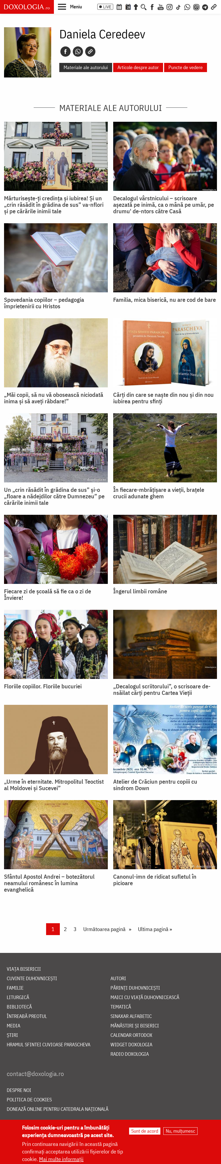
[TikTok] (178, 6)
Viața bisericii (24, 969)
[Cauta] (143, 6)
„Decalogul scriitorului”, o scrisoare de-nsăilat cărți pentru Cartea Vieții (161, 689)
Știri (12, 1035)
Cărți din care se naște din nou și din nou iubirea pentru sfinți (163, 397)
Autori (118, 979)
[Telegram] (205, 6)
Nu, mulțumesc (180, 1131)
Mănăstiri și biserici (134, 1026)
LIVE (107, 6)
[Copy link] (90, 51)
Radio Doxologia (129, 1054)
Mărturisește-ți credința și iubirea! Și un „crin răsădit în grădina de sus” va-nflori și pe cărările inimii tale (53, 204)
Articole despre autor (138, 67)
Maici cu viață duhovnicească (144, 997)
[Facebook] (152, 6)
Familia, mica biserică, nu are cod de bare (164, 299)
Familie (15, 988)
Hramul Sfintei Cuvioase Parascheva (48, 1045)
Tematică (120, 1007)
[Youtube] (160, 6)
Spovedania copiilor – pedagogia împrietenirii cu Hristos (44, 302)
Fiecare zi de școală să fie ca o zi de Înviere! (47, 594)
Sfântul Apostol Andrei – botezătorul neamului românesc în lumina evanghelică (49, 883)
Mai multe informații (61, 1159)
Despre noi (19, 1090)
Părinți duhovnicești (135, 988)
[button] (70, 6)
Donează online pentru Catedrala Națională (57, 1109)
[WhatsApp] (187, 6)
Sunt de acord (144, 1131)
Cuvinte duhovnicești (32, 979)
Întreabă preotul (27, 1016)
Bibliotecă (19, 1007)
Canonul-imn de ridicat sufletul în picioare (154, 879)
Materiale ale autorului (86, 67)
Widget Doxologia (131, 1045)
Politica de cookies (29, 1100)
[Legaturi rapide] (213, 6)
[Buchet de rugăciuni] (136, 6)
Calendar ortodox (131, 1035)
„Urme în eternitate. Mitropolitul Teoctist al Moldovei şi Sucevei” (54, 784)
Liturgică (18, 997)
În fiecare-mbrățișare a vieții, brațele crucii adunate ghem (158, 492)
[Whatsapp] (78, 51)
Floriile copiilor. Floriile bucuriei (43, 686)
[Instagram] (169, 6)
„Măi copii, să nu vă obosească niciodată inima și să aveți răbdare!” (53, 397)
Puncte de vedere (185, 67)
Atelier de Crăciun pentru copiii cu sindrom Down (155, 784)
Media (13, 1026)
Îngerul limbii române (140, 591)
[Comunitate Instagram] (196, 6)
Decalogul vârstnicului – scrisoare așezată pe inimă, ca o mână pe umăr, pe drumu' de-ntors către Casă (163, 204)
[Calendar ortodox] (119, 6)
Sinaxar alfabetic (131, 1016)
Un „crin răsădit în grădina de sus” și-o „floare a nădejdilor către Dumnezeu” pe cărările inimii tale (54, 496)
